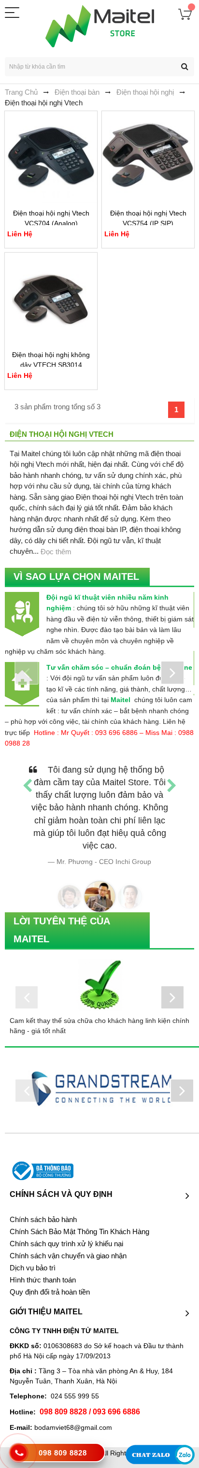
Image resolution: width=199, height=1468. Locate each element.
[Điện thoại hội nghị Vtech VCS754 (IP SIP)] (148, 157)
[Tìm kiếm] (184, 66)
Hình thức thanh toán (43, 1280)
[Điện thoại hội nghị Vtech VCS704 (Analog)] (51, 157)
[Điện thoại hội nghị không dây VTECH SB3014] (51, 299)
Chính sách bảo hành (43, 1219)
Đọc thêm (56, 551)
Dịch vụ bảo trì (33, 1268)
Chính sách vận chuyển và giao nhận (68, 1256)
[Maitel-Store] (99, 26)
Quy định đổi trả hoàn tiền (50, 1292)
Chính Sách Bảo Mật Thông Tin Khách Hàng (79, 1232)
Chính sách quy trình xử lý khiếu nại (66, 1244)
